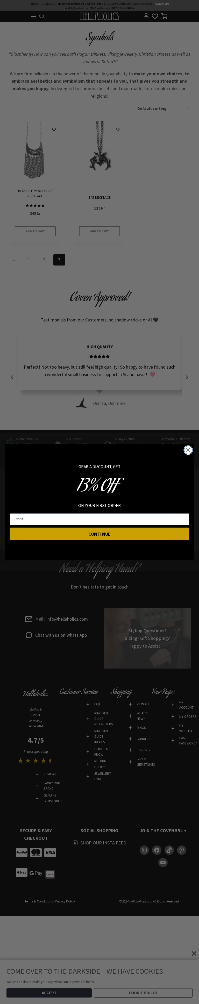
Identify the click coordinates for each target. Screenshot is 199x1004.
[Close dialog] (188, 450)
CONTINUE (99, 534)
